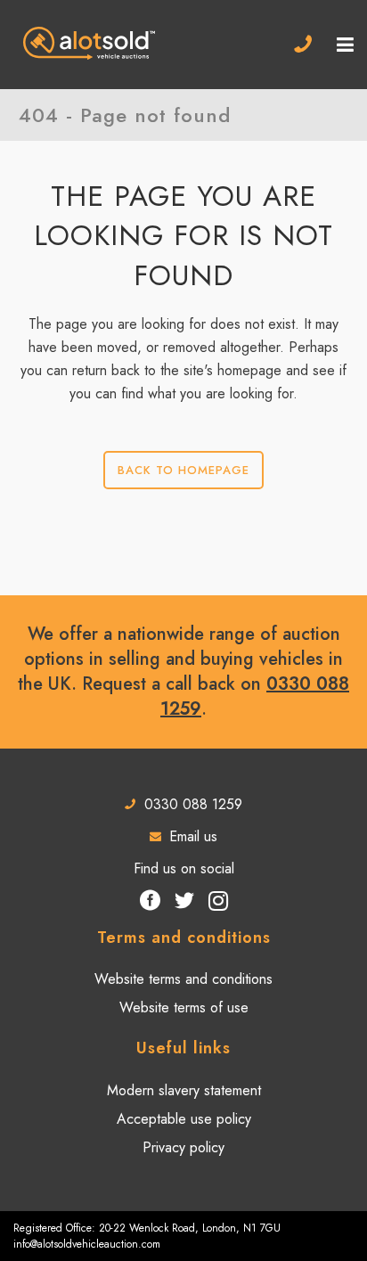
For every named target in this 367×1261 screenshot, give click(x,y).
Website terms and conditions (183, 979)
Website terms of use (184, 1008)
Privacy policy (183, 1148)
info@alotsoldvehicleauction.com (86, 1244)
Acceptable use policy (184, 1119)
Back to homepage (183, 470)
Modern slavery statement (184, 1091)
